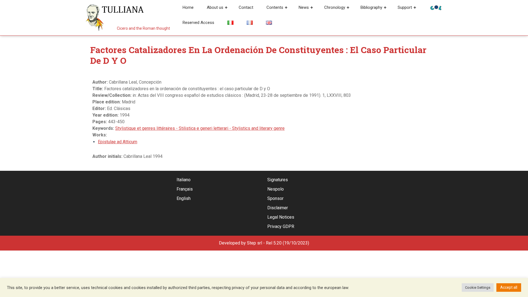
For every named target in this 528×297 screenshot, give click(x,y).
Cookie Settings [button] (477, 287)
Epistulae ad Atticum (117, 141)
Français (185, 189)
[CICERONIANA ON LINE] (435, 7)
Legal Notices (280, 217)
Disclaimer (277, 207)
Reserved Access (198, 22)
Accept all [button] (508, 287)
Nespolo (275, 189)
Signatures (277, 179)
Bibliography (371, 7)
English (184, 198)
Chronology (334, 7)
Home (188, 7)
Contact (246, 7)
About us (215, 7)
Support (405, 7)
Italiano (184, 179)
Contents (274, 7)
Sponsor (275, 198)
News (304, 7)
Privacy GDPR (280, 226)
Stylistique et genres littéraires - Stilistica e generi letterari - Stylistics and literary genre (200, 128)
